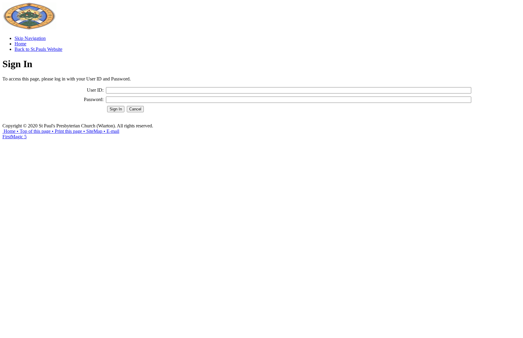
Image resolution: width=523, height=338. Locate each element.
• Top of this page (33, 131)
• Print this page (66, 131)
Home (20, 43)
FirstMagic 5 (14, 136)
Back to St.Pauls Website (38, 49)
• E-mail (110, 131)
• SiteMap (92, 131)
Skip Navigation (30, 38)
